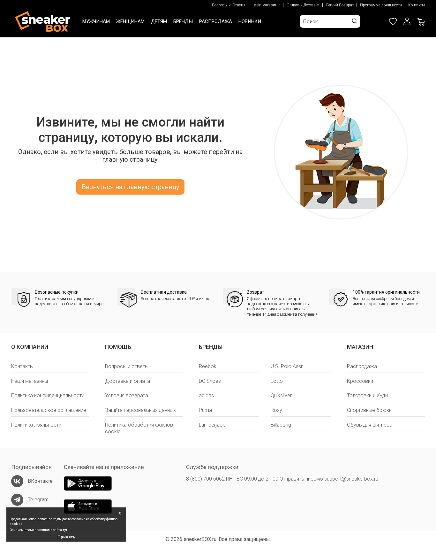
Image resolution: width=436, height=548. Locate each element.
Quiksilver (281, 395)
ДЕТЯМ (159, 21)
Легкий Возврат (340, 5)
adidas (206, 395)
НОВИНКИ (249, 21)
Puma (205, 410)
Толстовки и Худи (367, 395)
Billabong (281, 425)
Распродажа (362, 366)
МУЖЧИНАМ (96, 21)
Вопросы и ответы (126, 366)
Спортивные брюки (369, 410)
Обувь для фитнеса (369, 425)
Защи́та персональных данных (140, 410)
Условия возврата (126, 395)
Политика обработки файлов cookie (139, 428)
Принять (66, 537)
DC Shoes (210, 381)
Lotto (277, 381)
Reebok (207, 366)
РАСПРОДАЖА (215, 21)
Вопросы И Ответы (228, 5)
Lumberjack (212, 425)
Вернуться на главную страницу (130, 187)
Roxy (276, 410)
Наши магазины (266, 5)
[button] (407, 21)
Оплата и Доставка (303, 5)
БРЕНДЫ (183, 21)
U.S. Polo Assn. (288, 366)
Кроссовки (360, 381)
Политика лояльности (36, 425)
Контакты (416, 5)
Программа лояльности (381, 5)
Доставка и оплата (127, 381)
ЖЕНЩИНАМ (130, 21)
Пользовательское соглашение (48, 410)
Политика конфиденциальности (47, 395)
